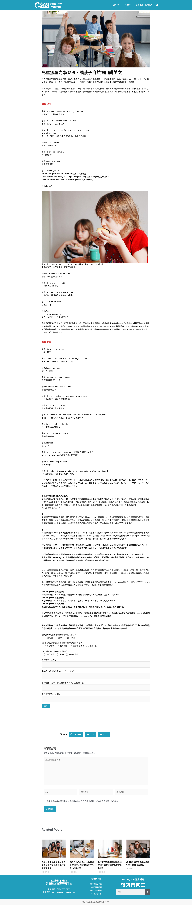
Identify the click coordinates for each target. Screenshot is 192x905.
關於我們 (148, 5)
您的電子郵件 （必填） (51, 694)
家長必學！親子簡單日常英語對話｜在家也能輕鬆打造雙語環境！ (54, 865)
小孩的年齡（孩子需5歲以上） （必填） (58, 671)
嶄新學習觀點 (96, 890)
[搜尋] (147, 892)
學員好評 (128, 5)
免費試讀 (139, 5)
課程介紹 (116, 5)
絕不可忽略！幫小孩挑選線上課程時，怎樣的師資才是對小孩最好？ (82, 865)
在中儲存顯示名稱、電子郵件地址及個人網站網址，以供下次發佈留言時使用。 (83, 801)
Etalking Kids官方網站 (133, 879)
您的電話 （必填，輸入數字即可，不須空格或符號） (63, 683)
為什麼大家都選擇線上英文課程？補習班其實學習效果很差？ (110, 865)
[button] (157, 5)
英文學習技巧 (96, 884)
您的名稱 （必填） (49, 660)
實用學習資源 (96, 887)
